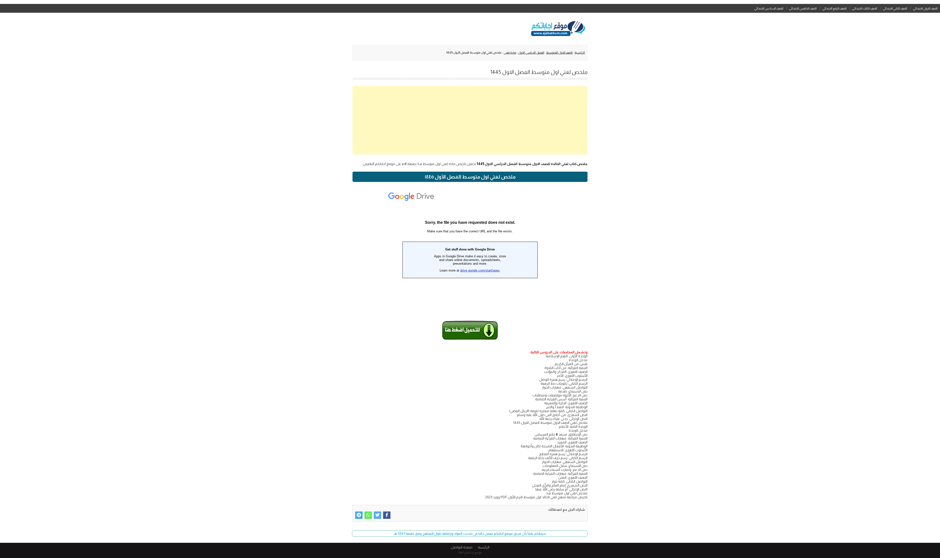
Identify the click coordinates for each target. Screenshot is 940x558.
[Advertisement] (470, 120)
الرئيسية (580, 52)
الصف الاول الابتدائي (925, 8)
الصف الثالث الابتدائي (864, 8)
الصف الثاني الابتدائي (895, 8)
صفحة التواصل (461, 547)
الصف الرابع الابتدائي (834, 8)
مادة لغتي (510, 52)
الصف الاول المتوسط (559, 52)
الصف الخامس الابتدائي (803, 8)
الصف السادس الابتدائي (768, 8)
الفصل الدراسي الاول (531, 52)
